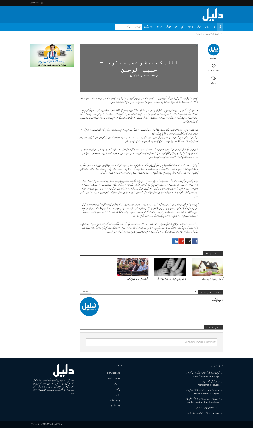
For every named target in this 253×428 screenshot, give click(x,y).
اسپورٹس (168, 27)
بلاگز (220, 27)
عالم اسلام (190, 27)
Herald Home (113, 379)
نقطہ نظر (199, 27)
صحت (176, 27)
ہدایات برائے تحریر (114, 400)
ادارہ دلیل (117, 384)
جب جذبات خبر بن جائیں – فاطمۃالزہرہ (208, 413)
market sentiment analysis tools (203, 402)
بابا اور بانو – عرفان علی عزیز (211, 408)
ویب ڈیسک (213, 58)
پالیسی (118, 389)
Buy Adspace (113, 373)
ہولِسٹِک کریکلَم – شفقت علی (211, 382)
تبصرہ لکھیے (213, 83)
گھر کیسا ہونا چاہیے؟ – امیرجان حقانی (212, 279)
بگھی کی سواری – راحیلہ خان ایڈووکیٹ (137, 279)
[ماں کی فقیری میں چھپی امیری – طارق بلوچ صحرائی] (170, 267)
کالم (214, 27)
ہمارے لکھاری (115, 406)
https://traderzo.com (203, 376)
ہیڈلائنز (207, 27)
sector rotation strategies (206, 394)
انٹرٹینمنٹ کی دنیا (148, 27)
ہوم (222, 34)
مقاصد (118, 395)
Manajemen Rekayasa (208, 385)
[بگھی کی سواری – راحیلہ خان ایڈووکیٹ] (132, 267)
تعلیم (182, 27)
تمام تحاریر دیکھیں (85, 291)
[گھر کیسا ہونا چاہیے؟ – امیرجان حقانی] (207, 267)
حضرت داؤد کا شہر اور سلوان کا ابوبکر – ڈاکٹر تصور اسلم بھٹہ (203, 390)
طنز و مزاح (159, 27)
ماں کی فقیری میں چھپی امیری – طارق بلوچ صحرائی (172, 279)
